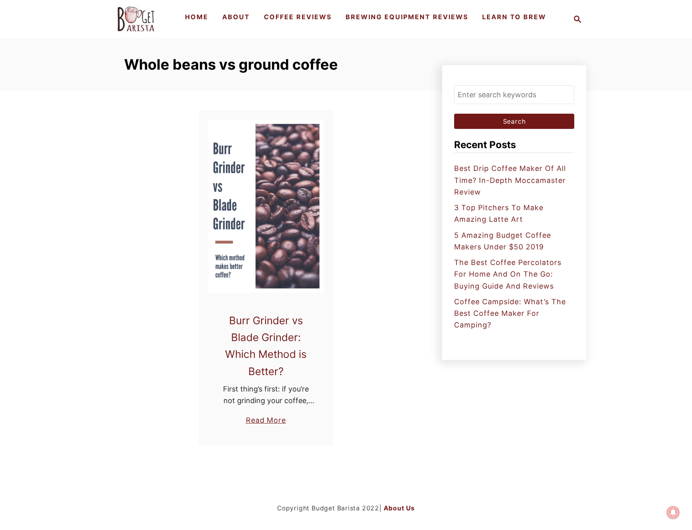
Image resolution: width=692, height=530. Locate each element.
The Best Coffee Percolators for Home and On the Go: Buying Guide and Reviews (507, 274)
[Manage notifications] (673, 512)
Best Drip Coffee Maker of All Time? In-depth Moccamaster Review (510, 180)
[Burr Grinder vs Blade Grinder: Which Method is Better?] (266, 206)
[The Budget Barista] (137, 19)
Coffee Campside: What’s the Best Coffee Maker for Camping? (510, 313)
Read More (266, 421)
